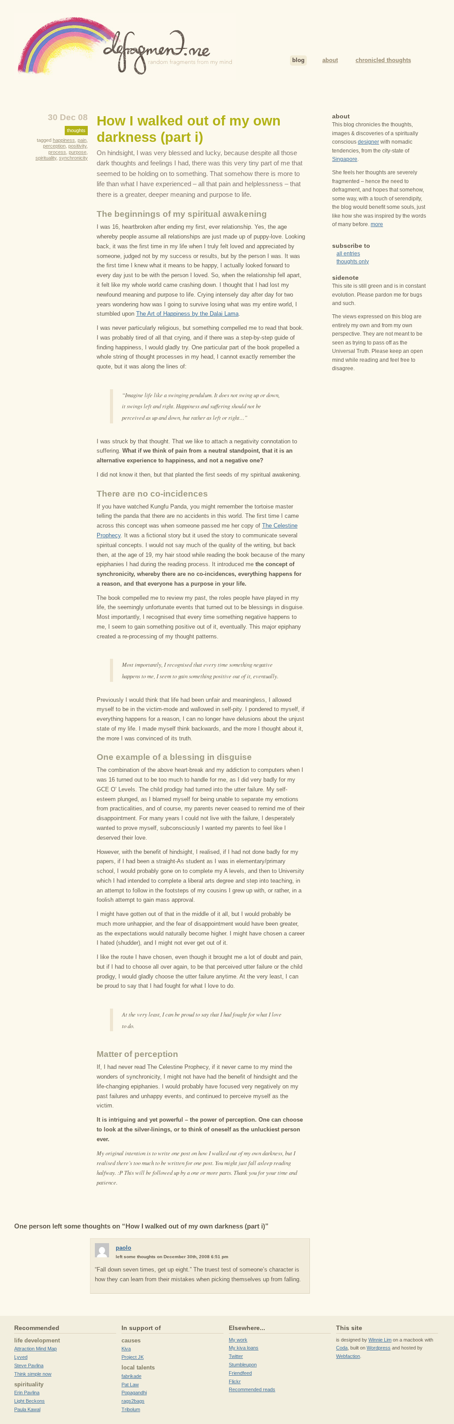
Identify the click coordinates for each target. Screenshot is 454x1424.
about (330, 60)
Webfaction (348, 1356)
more (377, 224)
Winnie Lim (379, 1339)
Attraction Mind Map (35, 1348)
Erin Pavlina (26, 1392)
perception (54, 146)
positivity (77, 146)
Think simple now (32, 1374)
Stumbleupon (243, 1364)
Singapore (344, 159)
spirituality (45, 157)
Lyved (20, 1357)
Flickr (235, 1381)
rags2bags (133, 1401)
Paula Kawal (27, 1409)
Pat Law (130, 1384)
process (57, 152)
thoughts (76, 130)
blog (298, 60)
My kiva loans (243, 1347)
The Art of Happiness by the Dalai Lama (187, 313)
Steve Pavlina (28, 1365)
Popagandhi (134, 1392)
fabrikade (131, 1376)
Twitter (236, 1356)
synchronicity (73, 157)
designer (368, 142)
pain (82, 140)
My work (238, 1339)
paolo (123, 1247)
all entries (348, 253)
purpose (77, 152)
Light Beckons (29, 1401)
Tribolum (130, 1409)
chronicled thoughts (383, 60)
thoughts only (353, 261)
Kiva (126, 1348)
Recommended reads (252, 1389)
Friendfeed (240, 1373)
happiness (64, 140)
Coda (342, 1347)
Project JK (132, 1357)
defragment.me (125, 46)
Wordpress (379, 1347)
